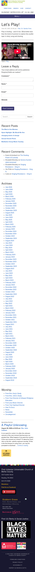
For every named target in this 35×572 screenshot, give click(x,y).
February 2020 (10, 366)
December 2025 (10, 203)
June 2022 (9, 301)
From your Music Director (14, 403)
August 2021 (9, 324)
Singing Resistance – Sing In (22, 174)
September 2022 (11, 294)
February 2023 (10, 282)
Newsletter (9, 412)
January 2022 (10, 313)
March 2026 (9, 196)
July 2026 (8, 187)
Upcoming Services (6, 454)
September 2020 (11, 350)
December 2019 (10, 371)
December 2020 (10, 343)
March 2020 (9, 364)
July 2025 (8, 215)
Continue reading (22, 445)
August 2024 (9, 240)
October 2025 (10, 208)
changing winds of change (10, 135)
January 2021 (10, 340)
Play (7, 61)
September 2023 (11, 266)
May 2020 (8, 359)
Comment (5, 76)
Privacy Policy (18, 562)
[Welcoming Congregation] (22, 545)
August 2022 (9, 296)
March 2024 (9, 252)
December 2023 (10, 259)
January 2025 (10, 229)
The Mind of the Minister (9, 129)
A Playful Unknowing (14, 425)
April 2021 (8, 333)
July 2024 (8, 243)
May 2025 (8, 220)
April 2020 (8, 361)
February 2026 (10, 199)
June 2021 (9, 329)
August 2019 (9, 380)
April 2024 (8, 250)
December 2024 (10, 231)
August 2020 (9, 352)
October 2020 (10, 347)
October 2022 (10, 292)
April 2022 (8, 306)
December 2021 (10, 315)
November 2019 (10, 373)
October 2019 (10, 375)
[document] (17, 240)
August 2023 (9, 268)
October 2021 (10, 320)
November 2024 (10, 233)
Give (21, 8)
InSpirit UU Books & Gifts (17, 568)
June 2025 (9, 217)
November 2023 (10, 261)
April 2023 (8, 278)
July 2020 (8, 354)
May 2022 (8, 303)
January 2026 (10, 201)
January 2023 (10, 285)
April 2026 (8, 194)
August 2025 (9, 213)
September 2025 (11, 210)
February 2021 (10, 338)
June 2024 (9, 245)
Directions (7, 8)
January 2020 (10, 368)
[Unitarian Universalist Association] (9, 545)
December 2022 (10, 287)
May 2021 (8, 331)
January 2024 (10, 257)
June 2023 (9, 273)
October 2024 (10, 236)
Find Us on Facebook (8, 487)
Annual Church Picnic (8, 138)
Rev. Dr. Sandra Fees (24, 28)
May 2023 (8, 275)
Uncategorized (10, 414)
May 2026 (8, 192)
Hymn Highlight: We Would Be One (13, 132)
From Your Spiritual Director (14, 405)
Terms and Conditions (17, 559)
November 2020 (10, 345)
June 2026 (9, 189)
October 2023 (10, 264)
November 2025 (10, 206)
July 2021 (8, 327)
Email (4, 92)
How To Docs (10, 407)
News (7, 410)
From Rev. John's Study (13, 396)
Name (4, 84)
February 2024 (10, 254)
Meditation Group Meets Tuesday (12, 141)
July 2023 (8, 271)
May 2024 (8, 247)
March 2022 (9, 308)
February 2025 (10, 227)
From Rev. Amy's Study (13, 393)
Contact (28, 8)
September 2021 (11, 322)
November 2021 (10, 317)
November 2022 (10, 289)
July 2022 (8, 299)
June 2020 (9, 357)
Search (15, 8)
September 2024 (11, 238)
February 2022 (10, 310)
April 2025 (8, 222)
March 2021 (9, 336)
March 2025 (9, 224)
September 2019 (11, 378)
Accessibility (17, 565)
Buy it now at (7, 512)
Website (4, 100)
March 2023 (9, 280)
